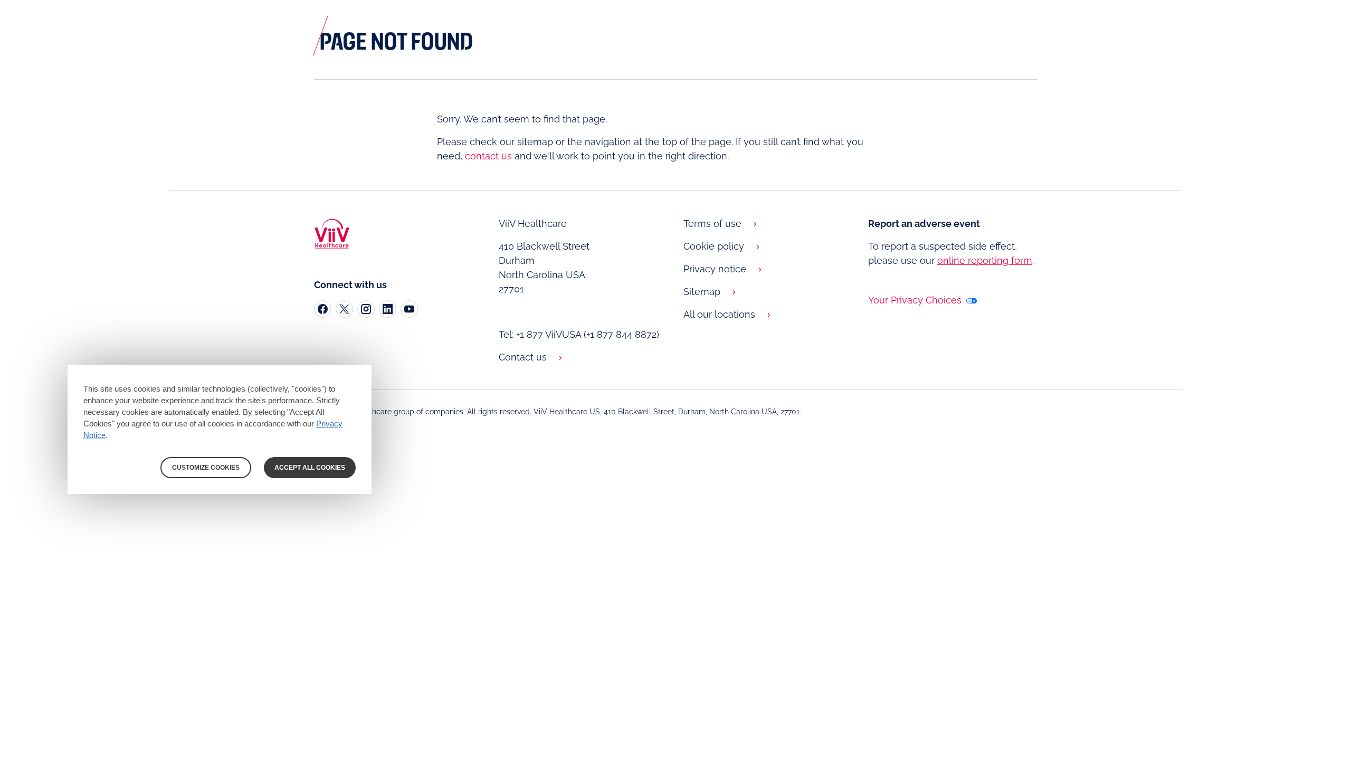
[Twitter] (344, 309)
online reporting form (984, 260)
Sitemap (701, 291)
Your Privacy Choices (916, 300)
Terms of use (712, 223)
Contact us (523, 357)
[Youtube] (409, 309)
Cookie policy (713, 246)
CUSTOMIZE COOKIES (206, 467)
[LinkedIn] (387, 309)
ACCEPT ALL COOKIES (309, 467)
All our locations (719, 314)
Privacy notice (714, 268)
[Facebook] (322, 309)
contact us (488, 156)
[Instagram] (366, 309)
